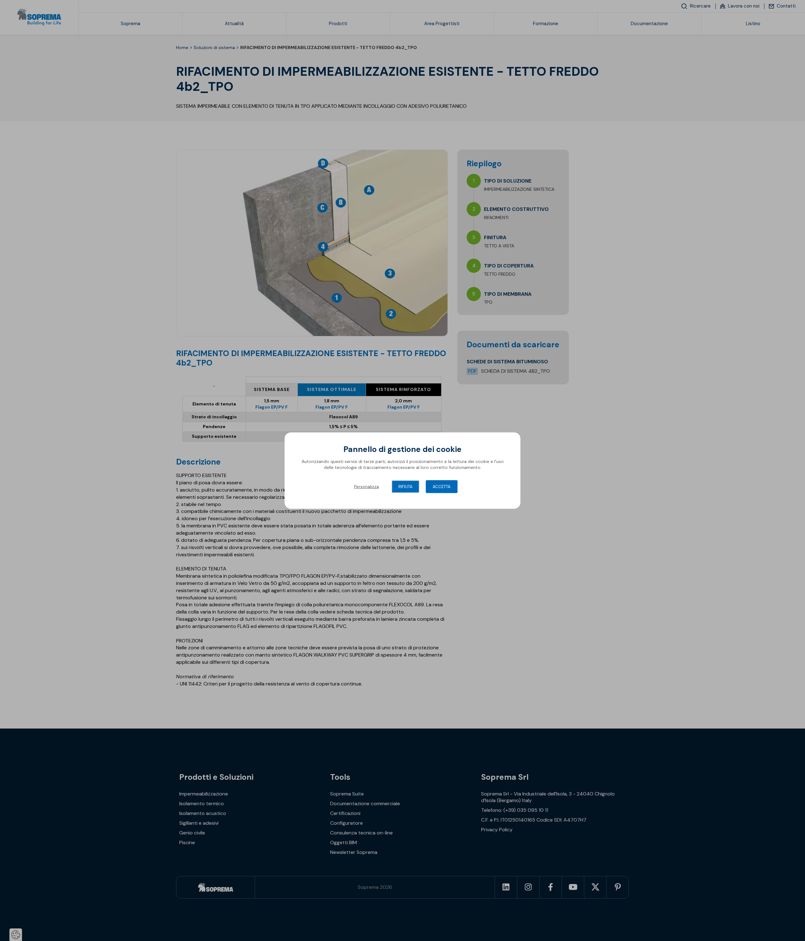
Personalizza (366, 486)
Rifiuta (405, 486)
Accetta (442, 486)
